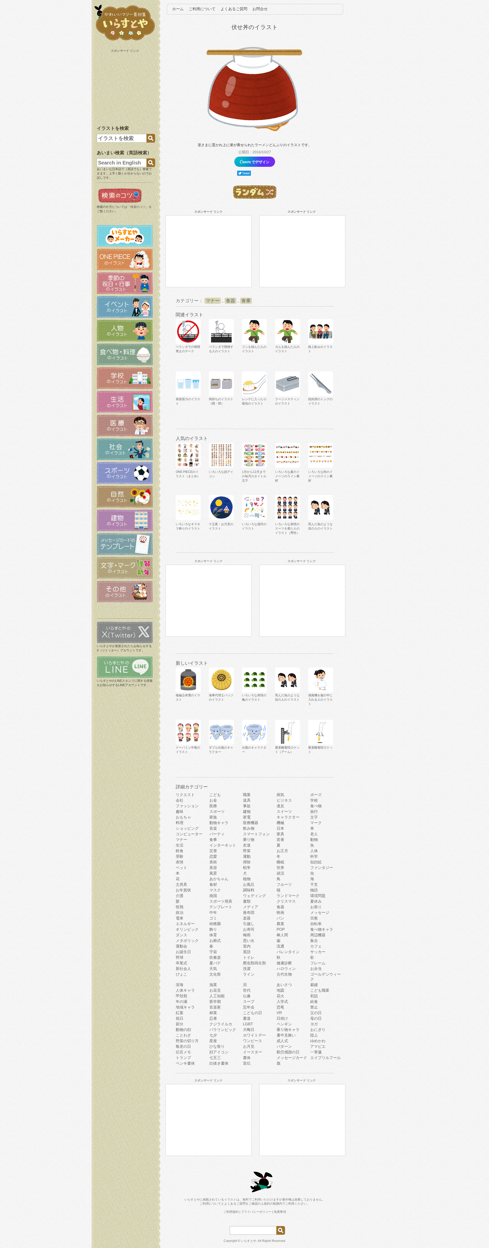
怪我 (179, 907)
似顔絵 (316, 862)
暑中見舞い (286, 1035)
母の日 (316, 1018)
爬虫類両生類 (254, 963)
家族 (213, 817)
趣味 (179, 811)
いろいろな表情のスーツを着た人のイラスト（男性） (287, 528)
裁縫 (314, 984)
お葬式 (215, 940)
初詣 (314, 996)
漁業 (213, 984)
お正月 (282, 851)
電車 (179, 918)
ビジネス (284, 800)
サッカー (317, 952)
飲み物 (248, 828)
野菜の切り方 (187, 1041)
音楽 (213, 828)
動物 (314, 839)
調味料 (248, 890)
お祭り (316, 907)
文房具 (181, 884)
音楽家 (215, 1007)
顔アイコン (218, 1052)
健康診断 (284, 963)
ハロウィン (286, 968)
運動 (247, 856)
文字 (314, 817)
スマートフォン (256, 834)
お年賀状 (183, 890)
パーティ (217, 834)
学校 (314, 800)
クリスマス (286, 901)
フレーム (317, 963)
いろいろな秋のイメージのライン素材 (320, 476)
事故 (247, 806)
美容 (213, 867)
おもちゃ (183, 817)
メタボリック (187, 940)
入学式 (282, 1001)
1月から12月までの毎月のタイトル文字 (254, 476)
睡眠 (280, 862)
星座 (213, 1041)
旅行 (314, 811)
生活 (179, 845)
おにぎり (317, 1029)
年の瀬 (181, 1001)
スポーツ (217, 811)
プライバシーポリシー (256, 1212)
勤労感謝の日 (288, 1052)
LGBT (248, 1024)
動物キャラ (218, 823)
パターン (284, 1046)
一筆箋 (316, 1052)
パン (280, 918)
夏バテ (215, 963)
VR (279, 1013)
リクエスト (185, 794)
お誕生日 (183, 952)
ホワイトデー (254, 1035)
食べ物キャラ (321, 929)
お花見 (215, 990)
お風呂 (248, 884)
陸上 (314, 1035)
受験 (179, 856)
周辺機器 (317, 935)
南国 (213, 895)
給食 (314, 1001)
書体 (247, 1057)
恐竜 (280, 1007)
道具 (247, 800)
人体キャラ (185, 990)
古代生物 (284, 974)
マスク (215, 890)
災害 (213, 851)
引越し (248, 924)
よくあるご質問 (234, 9)
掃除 (247, 862)
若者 (280, 839)
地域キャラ (185, 1007)
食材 (213, 884)
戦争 (247, 867)
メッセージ (319, 912)
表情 (179, 862)
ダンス (181, 935)
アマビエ (317, 1046)
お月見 (248, 1046)
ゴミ (213, 918)
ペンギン (284, 1024)
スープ (248, 1001)
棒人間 (282, 935)
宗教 (314, 918)
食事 (246, 300)
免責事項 (280, 1212)
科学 (314, 856)
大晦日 (248, 1029)
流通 (280, 946)
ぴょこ (181, 974)
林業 (213, 1013)
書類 (247, 901)
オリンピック (187, 929)
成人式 (282, 1041)
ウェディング (254, 895)
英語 (247, 952)
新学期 (215, 1001)
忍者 (213, 1018)
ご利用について (202, 9)
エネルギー (185, 924)
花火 (280, 996)
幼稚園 (215, 924)
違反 (280, 806)
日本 (280, 828)
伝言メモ (183, 1052)
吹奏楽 (215, 957)
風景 (213, 873)
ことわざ (183, 1035)
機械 (280, 823)
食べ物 (316, 806)
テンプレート (220, 907)
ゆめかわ (317, 1041)
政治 (179, 912)
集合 (314, 940)
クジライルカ (220, 1024)
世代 (247, 990)
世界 (280, 867)
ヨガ (314, 1024)
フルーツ (284, 884)
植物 (247, 879)
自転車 (316, 924)
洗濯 (247, 968)
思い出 (248, 940)
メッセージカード (292, 1057)
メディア (250, 907)
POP (281, 929)
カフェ (316, 946)
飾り (213, 929)
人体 (314, 851)
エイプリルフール (325, 1057)
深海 (179, 984)
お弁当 (316, 968)
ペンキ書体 (185, 1063)
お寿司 (248, 929)
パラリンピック (222, 1029)
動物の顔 (183, 1029)
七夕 (213, 1035)
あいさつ (284, 984)
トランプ (183, 1057)
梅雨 (247, 935)
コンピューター (189, 834)
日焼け (282, 1018)
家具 (280, 834)
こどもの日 (252, 1013)
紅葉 (179, 1013)
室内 (247, 946)
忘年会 (248, 1007)
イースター (252, 1052)
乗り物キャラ (288, 1029)
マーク (316, 823)
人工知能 (217, 996)
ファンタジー (321, 867)
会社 (179, 800)
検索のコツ (138, 207)
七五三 (215, 1057)
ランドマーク (288, 895)
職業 (247, 794)
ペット (181, 867)
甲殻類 (181, 996)
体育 (213, 935)
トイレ (248, 957)
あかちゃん (218, 879)
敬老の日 (183, 1046)
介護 (179, 895)
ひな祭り (217, 1046)
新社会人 (183, 968)
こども (215, 794)
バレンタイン (288, 952)
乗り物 (248, 839)
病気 (280, 794)
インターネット (222, 845)
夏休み (316, 901)
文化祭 (215, 974)
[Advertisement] (125, 86)
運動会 (181, 946)
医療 (213, 806)
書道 (247, 1018)
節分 (179, 1024)
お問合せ (260, 9)
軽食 (179, 851)
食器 (230, 300)
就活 (280, 873)
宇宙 (213, 952)
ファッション (187, 806)
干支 (314, 884)
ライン (248, 974)
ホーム (178, 9)
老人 (314, 834)
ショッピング (187, 828)
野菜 (247, 851)
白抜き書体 (218, 1063)
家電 (247, 817)
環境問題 (317, 895)
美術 (213, 862)
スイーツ (284, 811)
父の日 (316, 1013)
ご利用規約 (231, 1212)
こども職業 (319, 990)
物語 (314, 890)
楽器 (247, 918)
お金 (213, 800)
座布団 (248, 912)
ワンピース (252, 1041)
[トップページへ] (124, 40)
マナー (213, 300)
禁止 (314, 1007)
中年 (213, 912)
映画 (280, 912)
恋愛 (213, 856)
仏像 (247, 996)
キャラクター (288, 817)
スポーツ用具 (220, 901)
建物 (247, 811)
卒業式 (181, 963)
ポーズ (316, 794)
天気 (213, 968)
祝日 (179, 1018)
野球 (179, 957)
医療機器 (250, 823)
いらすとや (248, 1241)
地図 (280, 990)
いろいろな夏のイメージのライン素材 (287, 476)
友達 (247, 845)
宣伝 (247, 1063)
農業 (280, 924)
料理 (179, 823)
